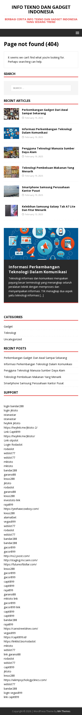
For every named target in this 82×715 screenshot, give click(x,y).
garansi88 (10, 474)
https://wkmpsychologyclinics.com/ (25, 680)
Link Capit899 (12, 432)
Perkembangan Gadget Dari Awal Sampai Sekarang (45, 111)
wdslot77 (9, 453)
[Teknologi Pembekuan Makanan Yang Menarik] (11, 175)
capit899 (9, 581)
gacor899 (9, 547)
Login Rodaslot (13, 444)
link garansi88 (12, 654)
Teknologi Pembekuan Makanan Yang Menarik (48, 169)
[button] (76, 32)
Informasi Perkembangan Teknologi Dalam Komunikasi (47, 130)
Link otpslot (11, 440)
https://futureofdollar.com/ (20, 564)
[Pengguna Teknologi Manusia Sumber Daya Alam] (11, 156)
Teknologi (10, 333)
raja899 (8, 504)
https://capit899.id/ (15, 637)
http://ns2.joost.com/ (17, 556)
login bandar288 (14, 406)
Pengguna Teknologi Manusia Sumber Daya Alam (48, 150)
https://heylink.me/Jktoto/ (19, 436)
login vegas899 (13, 693)
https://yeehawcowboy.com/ (21, 509)
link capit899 (11, 697)
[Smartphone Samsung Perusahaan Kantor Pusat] (11, 194)
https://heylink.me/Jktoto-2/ (20, 427)
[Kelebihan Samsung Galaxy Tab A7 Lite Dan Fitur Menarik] (11, 214)
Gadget (8, 326)
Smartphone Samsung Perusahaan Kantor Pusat (46, 188)
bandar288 (10, 470)
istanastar (10, 415)
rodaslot (9, 449)
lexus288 (9, 479)
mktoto (8, 462)
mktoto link (11, 598)
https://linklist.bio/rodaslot (20, 641)
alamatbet (10, 517)
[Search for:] (41, 88)
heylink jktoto (12, 423)
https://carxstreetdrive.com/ (21, 628)
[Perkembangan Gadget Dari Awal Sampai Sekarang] (11, 117)
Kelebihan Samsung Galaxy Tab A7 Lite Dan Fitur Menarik (48, 208)
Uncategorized (13, 339)
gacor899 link (12, 607)
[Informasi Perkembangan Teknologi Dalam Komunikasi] (11, 137)
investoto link (12, 500)
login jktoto (11, 410)
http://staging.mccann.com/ (21, 560)
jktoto (7, 483)
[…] (42, 295)
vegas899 (10, 521)
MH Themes (63, 711)
